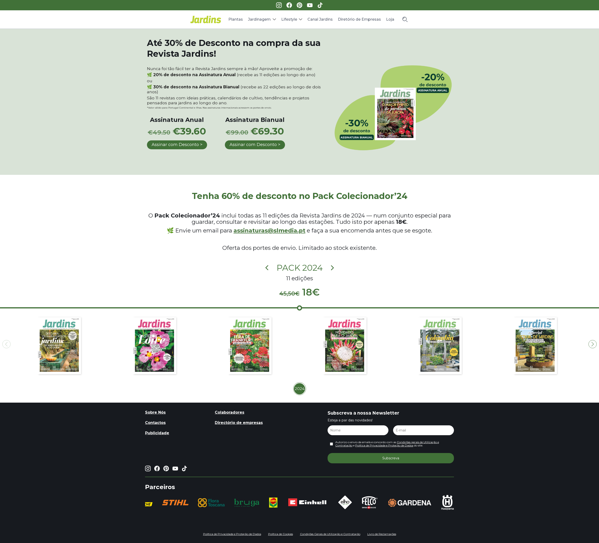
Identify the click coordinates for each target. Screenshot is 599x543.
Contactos (155, 422)
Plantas (235, 19)
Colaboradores (229, 412)
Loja (390, 19)
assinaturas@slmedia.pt (269, 230)
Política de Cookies (280, 534)
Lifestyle (289, 19)
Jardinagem (259, 19)
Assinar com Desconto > (177, 144)
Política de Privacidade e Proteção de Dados (384, 445)
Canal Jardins (320, 19)
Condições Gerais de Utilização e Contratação (330, 534)
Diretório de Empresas (359, 19)
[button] (592, 344)
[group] (175, 503)
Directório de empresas (239, 422)
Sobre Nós (155, 412)
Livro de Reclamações (381, 534)
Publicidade (157, 433)
